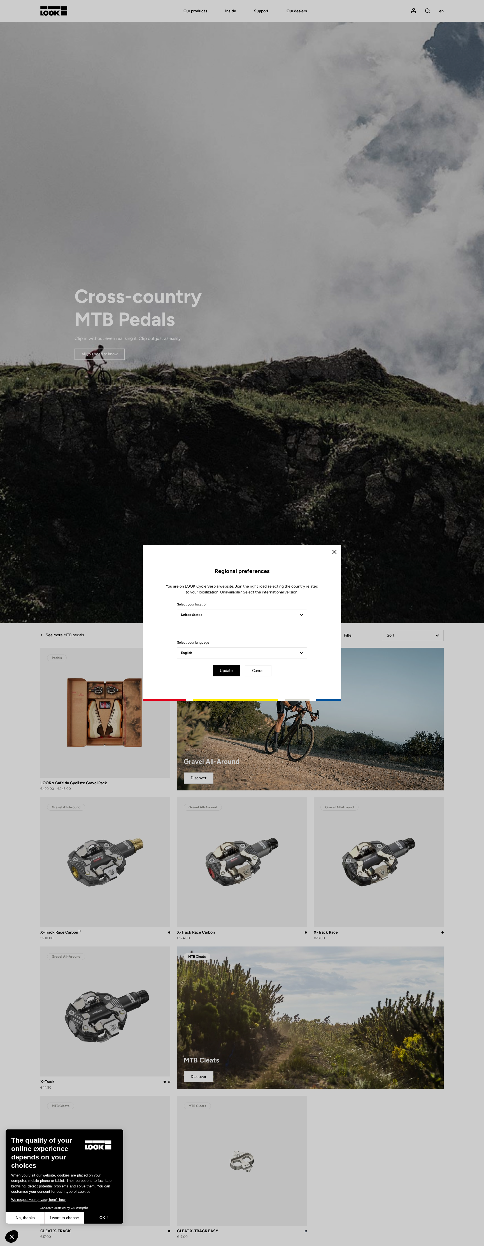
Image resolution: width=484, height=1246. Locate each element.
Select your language (193, 642)
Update (226, 670)
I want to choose (64, 1217)
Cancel (258, 670)
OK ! (103, 1217)
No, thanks (25, 1217)
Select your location (192, 604)
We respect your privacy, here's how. (38, 1200)
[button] (11, 1236)
